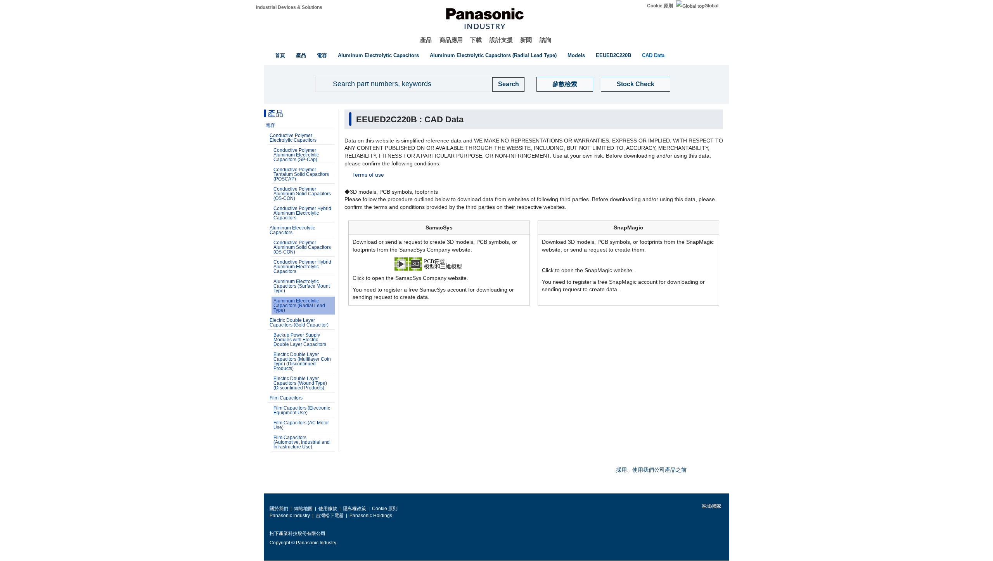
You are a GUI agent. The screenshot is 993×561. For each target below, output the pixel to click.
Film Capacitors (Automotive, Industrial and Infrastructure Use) (301, 442)
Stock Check (635, 84)
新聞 (526, 39)
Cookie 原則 (660, 6)
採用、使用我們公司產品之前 (651, 470)
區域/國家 (711, 506)
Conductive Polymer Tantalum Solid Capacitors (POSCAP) (301, 174)
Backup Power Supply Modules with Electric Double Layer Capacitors (299, 339)
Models (576, 55)
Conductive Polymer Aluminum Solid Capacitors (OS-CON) (302, 193)
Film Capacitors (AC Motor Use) (301, 425)
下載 (476, 39)
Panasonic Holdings (370, 515)
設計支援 (501, 39)
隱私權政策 (354, 508)
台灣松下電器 (330, 515)
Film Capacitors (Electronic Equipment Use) (301, 410)
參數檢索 (564, 84)
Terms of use (368, 175)
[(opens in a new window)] (439, 264)
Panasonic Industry (290, 515)
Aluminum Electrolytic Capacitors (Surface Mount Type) (301, 286)
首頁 (280, 55)
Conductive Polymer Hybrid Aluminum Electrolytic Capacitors (302, 213)
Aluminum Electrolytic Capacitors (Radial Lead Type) (493, 55)
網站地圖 (303, 508)
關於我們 (279, 508)
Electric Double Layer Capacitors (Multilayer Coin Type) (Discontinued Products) (302, 361)
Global (711, 6)
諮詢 (545, 39)
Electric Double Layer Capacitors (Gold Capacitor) (299, 323)
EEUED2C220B (613, 55)
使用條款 (327, 508)
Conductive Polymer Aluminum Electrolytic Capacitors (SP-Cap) (296, 155)
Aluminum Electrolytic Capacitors (378, 55)
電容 (322, 55)
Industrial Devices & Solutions (289, 7)
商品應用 (451, 39)
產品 (426, 39)
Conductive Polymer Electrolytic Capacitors (293, 138)
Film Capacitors (286, 398)
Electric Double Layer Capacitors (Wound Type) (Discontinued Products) (300, 383)
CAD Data (653, 55)
